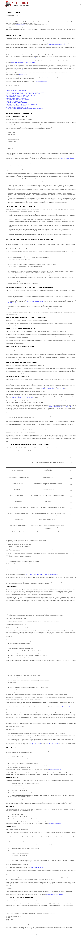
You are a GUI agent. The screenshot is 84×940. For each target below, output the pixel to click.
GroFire (50, 934)
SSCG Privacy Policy (41, 933)
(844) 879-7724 (73, 4)
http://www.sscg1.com (20, 24)
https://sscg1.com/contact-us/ (49, 77)
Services (34, 4)
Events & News (42, 4)
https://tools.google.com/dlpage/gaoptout (34, 301)
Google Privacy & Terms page (14, 302)
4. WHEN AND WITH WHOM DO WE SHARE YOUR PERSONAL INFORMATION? (23, 93)
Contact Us (64, 4)
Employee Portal (53, 4)
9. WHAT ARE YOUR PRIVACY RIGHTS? (14, 101)
